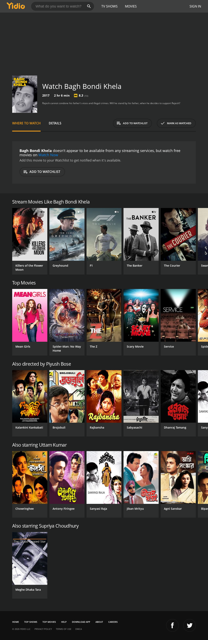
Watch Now (48, 154)
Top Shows (30, 621)
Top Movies (49, 621)
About (99, 621)
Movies (131, 6)
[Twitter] (189, 625)
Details (55, 123)
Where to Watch (26, 123)
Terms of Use (63, 628)
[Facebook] (172, 625)
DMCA (78, 628)
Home (15, 621)
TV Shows (109, 6)
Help (64, 621)
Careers (113, 621)
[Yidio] (16, 6)
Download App (81, 621)
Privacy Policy (43, 628)
